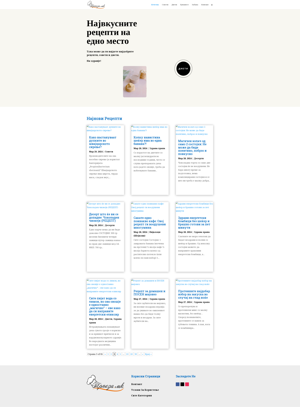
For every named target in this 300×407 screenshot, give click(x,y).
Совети (165, 5)
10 (127, 354)
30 (136, 354)
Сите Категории (141, 395)
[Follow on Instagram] (187, 384)
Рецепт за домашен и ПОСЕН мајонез (149, 292)
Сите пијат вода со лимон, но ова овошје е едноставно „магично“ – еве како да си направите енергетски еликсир (105, 306)
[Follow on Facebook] (178, 384)
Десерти (110, 225)
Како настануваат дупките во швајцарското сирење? (102, 142)
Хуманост (184, 5)
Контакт (205, 5)
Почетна (155, 5)
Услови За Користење (145, 389)
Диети (174, 5)
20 (131, 354)
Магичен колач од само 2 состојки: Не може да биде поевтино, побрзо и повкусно (192, 147)
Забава (195, 5)
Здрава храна (157, 148)
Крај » (148, 354)
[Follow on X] (182, 384)
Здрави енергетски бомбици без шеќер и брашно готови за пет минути (194, 222)
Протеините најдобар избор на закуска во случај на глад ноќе (194, 294)
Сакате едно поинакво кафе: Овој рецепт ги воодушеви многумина (150, 222)
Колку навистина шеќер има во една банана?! (148, 140)
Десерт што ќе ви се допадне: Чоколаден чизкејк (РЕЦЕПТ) (104, 217)
